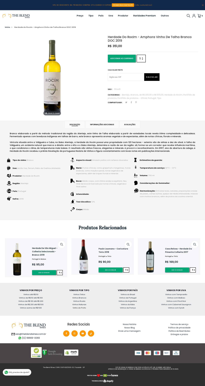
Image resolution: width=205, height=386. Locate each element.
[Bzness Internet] (114, 375)
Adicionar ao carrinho (121, 58)
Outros (165, 15)
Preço (80, 15)
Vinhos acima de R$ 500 (31, 308)
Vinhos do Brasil (128, 294)
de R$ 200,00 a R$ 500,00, (151, 94)
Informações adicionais (102, 124)
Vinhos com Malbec (176, 297)
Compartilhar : (115, 102)
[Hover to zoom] (52, 74)
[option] (36, 257)
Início (7, 27)
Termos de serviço (179, 324)
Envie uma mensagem (129, 331)
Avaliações (129, 124)
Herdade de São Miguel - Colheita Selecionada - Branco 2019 (44, 251)
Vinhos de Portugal (127, 297)
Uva (110, 15)
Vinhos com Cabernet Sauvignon (176, 304)
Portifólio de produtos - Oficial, (133, 98)
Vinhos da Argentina (128, 301)
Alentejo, (126, 94)
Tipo (90, 15)
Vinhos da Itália (128, 304)
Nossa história (129, 324)
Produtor (123, 15)
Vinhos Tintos (79, 294)
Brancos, (135, 94)
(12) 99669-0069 (31, 338)
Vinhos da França (128, 308)
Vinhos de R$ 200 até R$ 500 (31, 304)
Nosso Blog (129, 327)
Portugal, (152, 98)
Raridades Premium (144, 15)
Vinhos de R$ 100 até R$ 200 (30, 301)
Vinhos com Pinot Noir (176, 301)
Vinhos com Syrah (176, 308)
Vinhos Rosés (79, 301)
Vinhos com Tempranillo (176, 294)
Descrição (75, 124)
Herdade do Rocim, (173, 94)
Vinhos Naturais (79, 304)
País (100, 15)
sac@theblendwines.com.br (30, 334)
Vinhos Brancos (79, 297)
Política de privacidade (179, 327)
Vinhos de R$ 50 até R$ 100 (31, 297)
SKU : (110, 89)
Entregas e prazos (179, 334)
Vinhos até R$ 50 (30, 294)
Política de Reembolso (179, 331)
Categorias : (114, 95)
